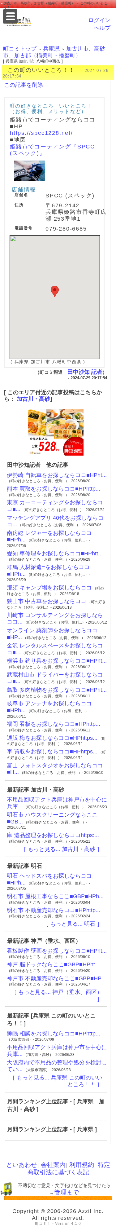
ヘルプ (102, 28)
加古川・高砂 (33, 399)
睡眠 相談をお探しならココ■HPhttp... (53, 1033)
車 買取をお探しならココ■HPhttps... (52, 751)
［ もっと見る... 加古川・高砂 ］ (61, 849)
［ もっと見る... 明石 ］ (72, 924)
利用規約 (81, 1164)
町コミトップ (20, 49)
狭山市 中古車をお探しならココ (46, 601)
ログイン (99, 20)
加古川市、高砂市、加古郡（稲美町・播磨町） (54, 52)
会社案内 (53, 1164)
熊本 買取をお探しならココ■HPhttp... (53, 489)
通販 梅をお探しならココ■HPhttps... (52, 738)
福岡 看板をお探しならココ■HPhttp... (53, 724)
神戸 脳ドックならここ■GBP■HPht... (53, 964)
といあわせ (21, 1164)
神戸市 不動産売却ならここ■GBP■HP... (56, 978)
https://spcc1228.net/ (41, 133)
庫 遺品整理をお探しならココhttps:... (53, 835)
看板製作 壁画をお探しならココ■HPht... (57, 951)
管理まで (66, 1192)
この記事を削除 (23, 85)
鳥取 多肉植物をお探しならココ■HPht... (57, 690)
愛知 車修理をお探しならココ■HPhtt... (55, 553)
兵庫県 (51, 49)
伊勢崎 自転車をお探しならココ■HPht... (57, 475)
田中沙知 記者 (84, 372)
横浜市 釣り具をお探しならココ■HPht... (57, 661)
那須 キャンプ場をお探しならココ (49, 588)
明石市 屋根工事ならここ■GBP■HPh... (55, 896)
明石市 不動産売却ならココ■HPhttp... (53, 910)
